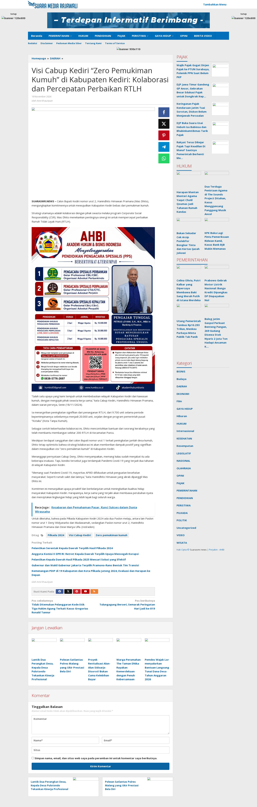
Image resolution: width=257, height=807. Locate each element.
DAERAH (182, 386)
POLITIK (182, 520)
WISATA (182, 542)
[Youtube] (85, 591)
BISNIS (181, 371)
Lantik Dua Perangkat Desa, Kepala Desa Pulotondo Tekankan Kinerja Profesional (49, 785)
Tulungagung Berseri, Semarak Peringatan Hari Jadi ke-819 (127, 604)
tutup (13, 13)
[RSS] (94, 591)
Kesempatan (185, 446)
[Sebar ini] (164, 112)
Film (179, 401)
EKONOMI (183, 394)
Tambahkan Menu (214, 4)
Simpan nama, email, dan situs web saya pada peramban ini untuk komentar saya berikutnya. (96, 758)
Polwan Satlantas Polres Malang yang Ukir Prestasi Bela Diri (121, 785)
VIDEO (181, 535)
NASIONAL (183, 460)
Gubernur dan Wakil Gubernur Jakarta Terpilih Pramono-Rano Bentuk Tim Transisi (85, 565)
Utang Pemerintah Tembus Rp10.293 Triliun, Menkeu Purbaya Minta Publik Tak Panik (189, 328)
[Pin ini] (164, 135)
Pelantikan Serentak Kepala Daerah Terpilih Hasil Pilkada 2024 (72, 548)
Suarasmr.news (198, 549)
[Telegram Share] (164, 147)
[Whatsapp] (164, 158)
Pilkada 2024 (56, 535)
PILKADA (182, 513)
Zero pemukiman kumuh (111, 535)
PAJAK (180, 483)
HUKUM (182, 423)
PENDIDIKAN (185, 498)
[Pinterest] (77, 591)
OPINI (180, 475)
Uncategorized (186, 527)
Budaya (181, 379)
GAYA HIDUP (185, 408)
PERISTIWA (184, 505)
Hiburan (182, 416)
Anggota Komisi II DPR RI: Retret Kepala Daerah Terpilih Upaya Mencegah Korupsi (85, 554)
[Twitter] (68, 591)
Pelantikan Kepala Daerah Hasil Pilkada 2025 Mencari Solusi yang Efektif (79, 559)
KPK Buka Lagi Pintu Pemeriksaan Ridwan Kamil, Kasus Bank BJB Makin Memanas (217, 240)
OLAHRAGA (184, 468)
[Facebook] (59, 591)
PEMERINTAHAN (187, 490)
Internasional (185, 431)
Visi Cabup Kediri (80, 535)
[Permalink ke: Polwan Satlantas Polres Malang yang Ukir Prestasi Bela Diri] (72, 647)
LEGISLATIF (184, 453)
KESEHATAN (184, 438)
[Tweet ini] (164, 124)
